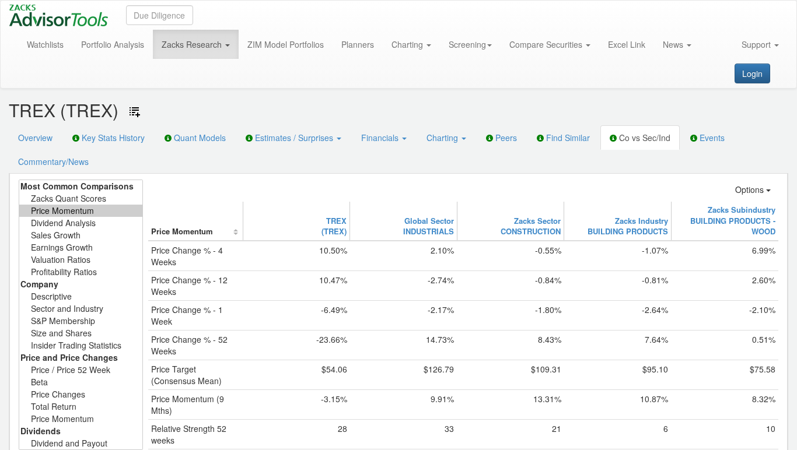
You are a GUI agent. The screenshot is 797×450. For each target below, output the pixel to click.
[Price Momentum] (80, 211)
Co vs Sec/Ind (643, 137)
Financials (381, 137)
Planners (357, 44)
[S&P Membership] (80, 321)
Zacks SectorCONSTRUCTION (531, 226)
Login (752, 73)
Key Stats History (112, 137)
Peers (505, 137)
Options (750, 189)
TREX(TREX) (334, 226)
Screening (467, 44)
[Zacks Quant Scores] (80, 198)
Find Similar (567, 137)
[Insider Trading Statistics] (80, 345)
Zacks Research (193, 44)
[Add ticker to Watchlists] (135, 112)
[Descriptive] (80, 296)
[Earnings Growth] (80, 247)
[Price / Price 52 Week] (80, 370)
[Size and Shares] (80, 333)
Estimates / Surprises (294, 137)
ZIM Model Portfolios (285, 44)
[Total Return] (80, 406)
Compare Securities (547, 44)
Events (711, 137)
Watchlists (45, 44)
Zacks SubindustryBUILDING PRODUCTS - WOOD (732, 220)
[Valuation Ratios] (80, 260)
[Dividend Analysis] (80, 223)
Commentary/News (53, 161)
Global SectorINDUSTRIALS (428, 226)
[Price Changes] (80, 394)
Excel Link (626, 44)
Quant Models (199, 137)
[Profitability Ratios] (80, 272)
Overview (35, 137)
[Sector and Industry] (80, 309)
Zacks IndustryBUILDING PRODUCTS (628, 226)
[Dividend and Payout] (80, 443)
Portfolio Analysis (112, 44)
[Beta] (80, 382)
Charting (408, 44)
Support (757, 44)
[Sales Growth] (80, 235)
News (674, 44)
